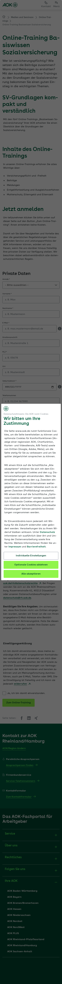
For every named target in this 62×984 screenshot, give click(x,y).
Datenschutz (47, 532)
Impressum (14, 547)
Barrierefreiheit (36, 547)
